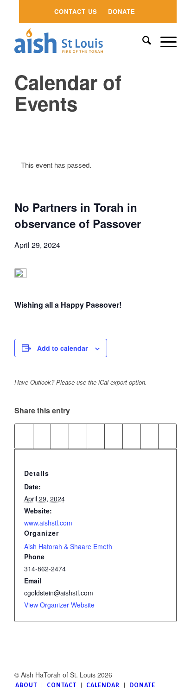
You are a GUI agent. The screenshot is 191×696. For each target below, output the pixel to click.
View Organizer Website (59, 604)
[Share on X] (42, 436)
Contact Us (75, 11)
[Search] (142, 41)
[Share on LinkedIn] (96, 436)
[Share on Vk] (131, 436)
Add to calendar (62, 348)
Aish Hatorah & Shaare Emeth (68, 546)
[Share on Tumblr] (113, 436)
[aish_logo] (79, 41)
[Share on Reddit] (150, 436)
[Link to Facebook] (170, 675)
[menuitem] (76, 11)
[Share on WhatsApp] (60, 436)
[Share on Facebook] (24, 436)
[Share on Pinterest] (78, 436)
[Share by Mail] (167, 436)
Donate (121, 11)
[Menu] (164, 41)
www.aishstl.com (48, 522)
